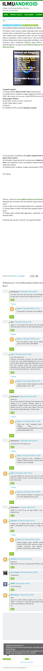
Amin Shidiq (15, 572)
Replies (13, 304)
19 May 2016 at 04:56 (23, 583)
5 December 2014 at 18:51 (23, 354)
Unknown (14, 520)
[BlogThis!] (33, 276)
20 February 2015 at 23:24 (26, 520)
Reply (12, 300)
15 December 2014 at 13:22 (31, 455)
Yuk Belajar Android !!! (20, 667)
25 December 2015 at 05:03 (28, 572)
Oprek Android (7, 25)
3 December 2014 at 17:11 (31, 339)
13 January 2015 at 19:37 (28, 507)
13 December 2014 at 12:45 (31, 381)
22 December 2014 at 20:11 (23, 473)
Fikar (12, 473)
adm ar (19, 308)
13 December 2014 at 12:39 (31, 421)
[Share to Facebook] (37, 276)
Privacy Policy (16, 15)
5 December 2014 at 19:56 (28, 396)
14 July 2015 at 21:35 (24, 559)
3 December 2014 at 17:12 (31, 308)
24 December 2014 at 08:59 (31, 492)
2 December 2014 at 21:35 (22, 322)
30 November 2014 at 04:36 (28, 291)
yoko (12, 354)
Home (6, 15)
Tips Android (17, 25)
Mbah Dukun (15, 595)
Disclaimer (29, 15)
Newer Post (6, 659)
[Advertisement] (21, 130)
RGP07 (13, 583)
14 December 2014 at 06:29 (28, 441)
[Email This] (31, 276)
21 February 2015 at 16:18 (31, 539)
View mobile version (26, 662)
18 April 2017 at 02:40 (27, 595)
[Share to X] (35, 276)
